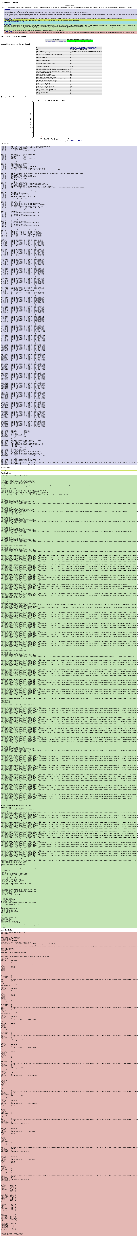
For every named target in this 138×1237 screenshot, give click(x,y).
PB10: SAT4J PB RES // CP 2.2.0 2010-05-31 (55, 41)
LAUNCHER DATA (8, 31)
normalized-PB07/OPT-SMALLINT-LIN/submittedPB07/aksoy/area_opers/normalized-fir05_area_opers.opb (83, 48)
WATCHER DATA (8, 24)
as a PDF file (71, 140)
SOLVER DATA (7, 9)
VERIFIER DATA (8, 19)
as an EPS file (78, 140)
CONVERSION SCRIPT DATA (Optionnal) (14, 21)
